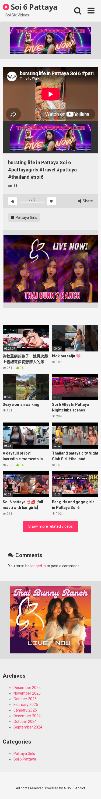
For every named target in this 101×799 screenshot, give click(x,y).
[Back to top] (91, 788)
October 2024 (25, 721)
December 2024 (27, 716)
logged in (38, 566)
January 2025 (25, 710)
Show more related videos (50, 526)
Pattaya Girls (26, 217)
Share (87, 201)
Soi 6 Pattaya (33, 7)
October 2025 (25, 699)
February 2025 (25, 704)
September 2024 (27, 727)
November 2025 (27, 693)
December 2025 (27, 687)
